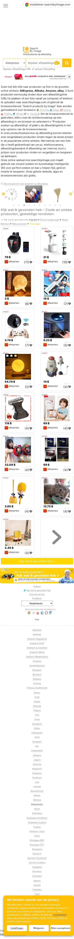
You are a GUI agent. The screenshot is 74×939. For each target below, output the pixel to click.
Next (70, 194)
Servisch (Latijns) (37, 862)
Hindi (37, 737)
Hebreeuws (37, 732)
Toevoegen (34, 224)
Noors (37, 808)
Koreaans (37, 773)
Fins (37, 715)
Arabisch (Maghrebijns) (37, 656)
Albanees (37, 630)
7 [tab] (44, 205)
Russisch (37, 853)
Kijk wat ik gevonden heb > (37, 561)
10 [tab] (60, 205)
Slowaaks (37, 876)
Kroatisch (37, 777)
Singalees (37, 867)
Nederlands (37, 804)
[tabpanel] (20, 194)
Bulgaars (37, 679)
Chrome (44, 109)
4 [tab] (29, 205)
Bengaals (37, 670)
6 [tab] (39, 205)
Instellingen (17, 928)
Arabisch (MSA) (37, 652)
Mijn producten (19, 224)
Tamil (37, 894)
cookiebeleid (60, 914)
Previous (3, 194)
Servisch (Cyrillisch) (37, 858)
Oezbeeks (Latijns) (37, 822)
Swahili (37, 885)
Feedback (37, 598)
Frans (37, 719)
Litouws (37, 786)
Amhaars (37, 634)
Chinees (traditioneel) (37, 688)
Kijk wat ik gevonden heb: (16, 219)
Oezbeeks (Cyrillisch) (37, 818)
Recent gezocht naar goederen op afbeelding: (26, 183)
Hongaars (37, 741)
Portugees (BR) (37, 840)
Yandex (34, 113)
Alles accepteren (60, 928)
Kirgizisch (37, 768)
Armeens (37, 661)
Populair (33, 219)
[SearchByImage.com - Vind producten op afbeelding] (32, 49)
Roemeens (37, 849)
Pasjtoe (37, 827)
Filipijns (37, 710)
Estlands (37, 706)
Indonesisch (37, 750)
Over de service (37, 594)
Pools (37, 836)
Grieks (37, 728)
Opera (66, 109)
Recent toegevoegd (50, 219)
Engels (37, 701)
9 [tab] (55, 205)
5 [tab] (34, 205)
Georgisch (37, 723)
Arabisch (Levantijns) (37, 647)
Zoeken (37, 586)
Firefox (8, 113)
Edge (56, 109)
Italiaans (37, 755)
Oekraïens (37, 813)
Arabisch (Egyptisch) (37, 639)
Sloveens (37, 871)
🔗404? (6, 229)
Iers (37, 746)
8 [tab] (50, 205)
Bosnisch (37, 674)
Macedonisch (37, 791)
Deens (37, 692)
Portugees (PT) (37, 844)
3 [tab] (24, 205)
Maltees (37, 800)
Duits (37, 697)
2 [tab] (19, 205)
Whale (19, 113)
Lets (37, 782)
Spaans (37, 880)
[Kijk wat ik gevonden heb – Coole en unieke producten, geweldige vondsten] (37, 575)
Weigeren (38, 928)
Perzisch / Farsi (37, 831)
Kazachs (37, 764)
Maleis (37, 795)
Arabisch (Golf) (37, 643)
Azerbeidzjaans (37, 665)
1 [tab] (13, 205)
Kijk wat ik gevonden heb (38, 590)
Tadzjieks (37, 889)
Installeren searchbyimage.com (50, 4)
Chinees (37, 683)
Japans (37, 759)
